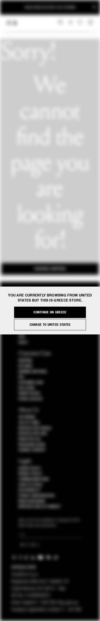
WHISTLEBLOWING (31, 501)
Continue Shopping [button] (50, 269)
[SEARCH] (60, 22)
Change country (31, 450)
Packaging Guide (32, 444)
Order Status (29, 393)
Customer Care (31, 382)
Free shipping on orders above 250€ (50, 6)
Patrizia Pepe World (34, 428)
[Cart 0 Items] (91, 22)
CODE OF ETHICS (30, 485)
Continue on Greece (49, 312)
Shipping (25, 360)
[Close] (94, 7)
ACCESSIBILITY (29, 490)
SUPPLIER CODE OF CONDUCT (39, 506)
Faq (21, 377)
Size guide (26, 388)
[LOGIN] (70, 22)
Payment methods (32, 371)
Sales (23, 342)
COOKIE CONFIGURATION (36, 495)
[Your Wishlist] (80, 22)
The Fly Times (29, 422)
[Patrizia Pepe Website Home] (15, 22)
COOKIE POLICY (29, 468)
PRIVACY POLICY (30, 473)
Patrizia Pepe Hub (32, 433)
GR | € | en (28, 545)
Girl (21, 337)
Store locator (30, 399)
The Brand (26, 417)
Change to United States (50, 324)
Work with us (29, 439)
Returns (25, 366)
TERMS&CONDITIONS (33, 479)
